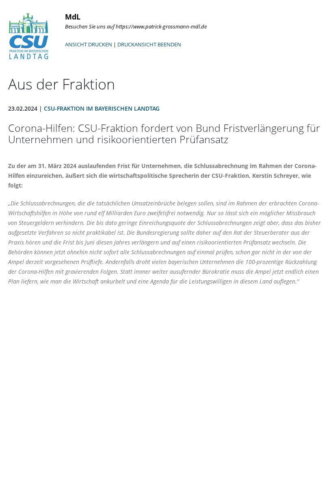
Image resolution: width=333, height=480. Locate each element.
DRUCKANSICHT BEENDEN (149, 44)
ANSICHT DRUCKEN (88, 44)
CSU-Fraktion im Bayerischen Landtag (102, 108)
